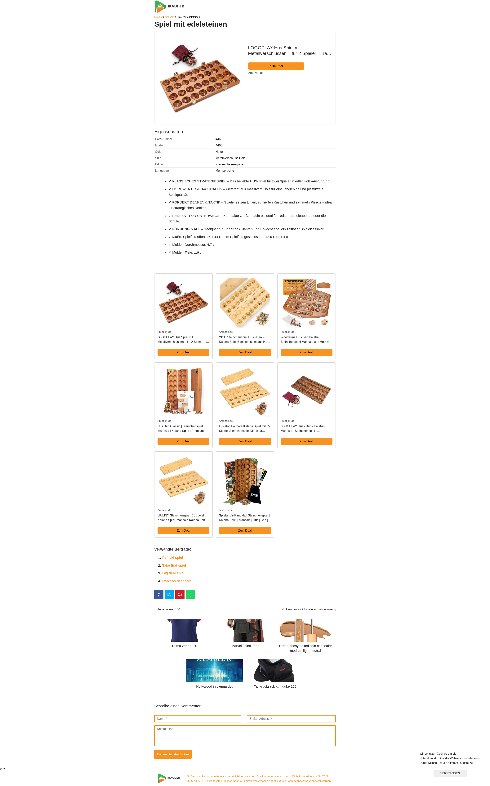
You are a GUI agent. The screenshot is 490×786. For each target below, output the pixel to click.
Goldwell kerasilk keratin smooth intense (307, 609)
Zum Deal (276, 66)
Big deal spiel (173, 573)
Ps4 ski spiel (172, 558)
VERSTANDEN (450, 773)
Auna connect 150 (168, 609)
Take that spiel (174, 565)
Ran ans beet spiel (177, 581)
